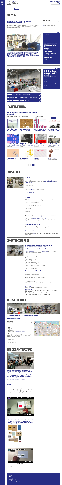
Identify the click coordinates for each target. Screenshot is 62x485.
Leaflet (59, 335)
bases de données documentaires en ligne (39, 218)
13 (35, 164)
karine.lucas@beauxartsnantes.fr (19, 379)
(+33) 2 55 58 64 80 (18, 476)
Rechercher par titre (25, 116)
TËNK (32, 189)
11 (32, 164)
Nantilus (46, 49)
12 (33, 165)
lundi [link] (50, 40)
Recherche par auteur (39, 116)
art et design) (43, 216)
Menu (2, 4)
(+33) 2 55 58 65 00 (18, 475)
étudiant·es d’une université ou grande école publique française (37, 251)
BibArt (34, 220)
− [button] (35, 323)
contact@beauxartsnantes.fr (17, 481)
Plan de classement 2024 (30, 192)
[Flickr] (56, 1)
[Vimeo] (55, 1)
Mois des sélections (10, 116)
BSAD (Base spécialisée (36, 216)
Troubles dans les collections (49, 61)
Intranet (59, 1)
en (58, 2)
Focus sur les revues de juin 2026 (50, 53)
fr (57, 2)
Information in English (49, 86)
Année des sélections (17, 116)
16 (41, 164)
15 (39, 164)
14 (37, 164)
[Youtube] (54, 1)
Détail (13, 126)
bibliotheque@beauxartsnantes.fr (51, 76)
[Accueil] (14, 3)
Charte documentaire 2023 (29, 230)
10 (30, 164)
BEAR (27, 220)
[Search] (59, 3)
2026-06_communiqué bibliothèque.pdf (49, 25)
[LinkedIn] (53, 1)
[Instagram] (50, 1)
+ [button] (35, 322)
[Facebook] (51, 1)
